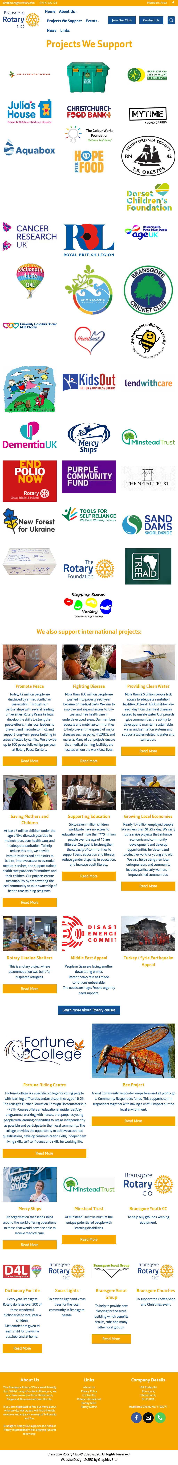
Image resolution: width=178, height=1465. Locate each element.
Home (50, 12)
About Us (67, 12)
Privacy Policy (89, 1391)
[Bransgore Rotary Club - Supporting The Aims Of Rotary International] (21, 19)
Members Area (157, 2)
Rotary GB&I (89, 1403)
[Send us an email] (148, 1417)
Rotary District (89, 1407)
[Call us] (160, 1417)
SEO (90, 1459)
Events (91, 21)
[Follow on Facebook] (173, 3)
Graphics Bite (107, 1459)
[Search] (171, 20)
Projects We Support (64, 21)
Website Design (72, 1459)
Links (65, 31)
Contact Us (88, 1395)
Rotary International (89, 1399)
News (51, 31)
